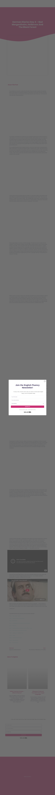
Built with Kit (27, 412)
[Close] (45, 381)
